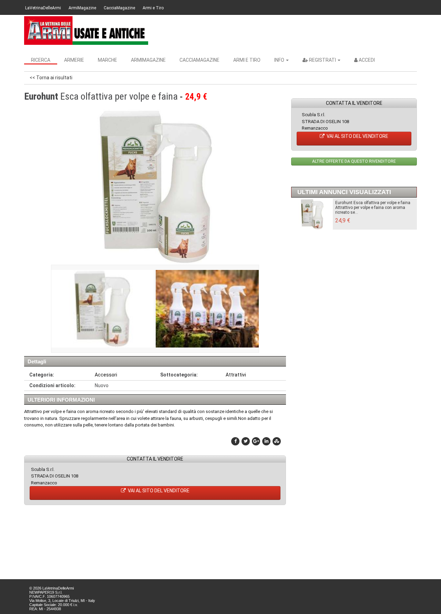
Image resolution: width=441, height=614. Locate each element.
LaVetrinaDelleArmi (43, 8)
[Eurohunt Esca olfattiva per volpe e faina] (102, 309)
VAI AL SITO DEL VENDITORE (158, 490)
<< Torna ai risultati (51, 77)
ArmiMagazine (82, 8)
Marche (107, 60)
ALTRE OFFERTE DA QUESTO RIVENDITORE (354, 161)
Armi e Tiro (153, 8)
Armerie (74, 60)
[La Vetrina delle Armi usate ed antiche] (86, 30)
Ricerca (40, 60)
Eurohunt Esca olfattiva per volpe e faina (372, 202)
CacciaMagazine (119, 8)
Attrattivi (236, 375)
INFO (279, 60)
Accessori (106, 375)
